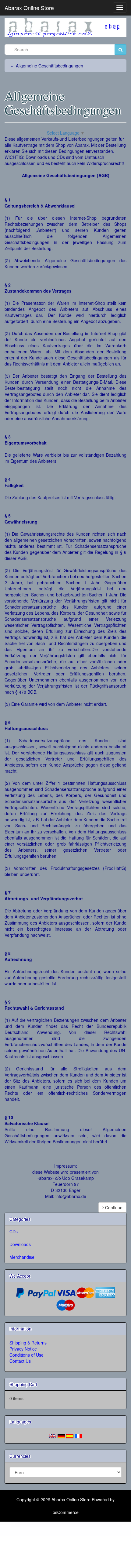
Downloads (20, 1244)
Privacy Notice (23, 1349)
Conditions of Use (26, 1355)
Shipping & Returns (28, 1343)
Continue (113, 1207)
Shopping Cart (23, 1384)
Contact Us (20, 1361)
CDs (13, 1231)
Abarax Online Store (29, 8)
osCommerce (66, 1512)
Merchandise (21, 1257)
